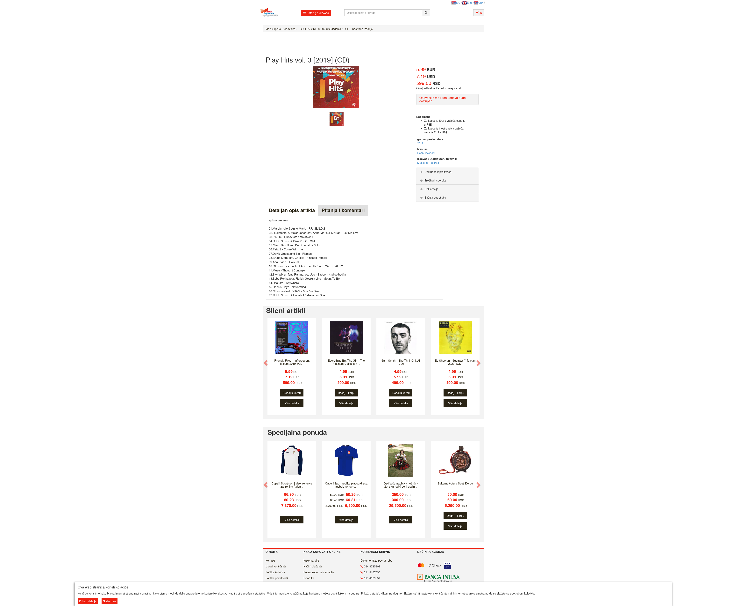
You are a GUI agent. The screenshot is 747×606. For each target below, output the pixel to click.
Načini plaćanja (312, 566)
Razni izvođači (426, 153)
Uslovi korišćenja (276, 566)
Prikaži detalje (87, 601)
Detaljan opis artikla (292, 210)
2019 (420, 143)
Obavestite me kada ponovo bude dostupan (442, 99)
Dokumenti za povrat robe (376, 560)
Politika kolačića (275, 572)
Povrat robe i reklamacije (318, 572)
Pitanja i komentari (343, 210)
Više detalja (292, 403)
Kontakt (270, 560)
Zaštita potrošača (435, 197)
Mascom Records (428, 163)
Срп (480, 2)
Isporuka (308, 578)
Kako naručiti (311, 560)
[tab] (447, 171)
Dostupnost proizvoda (438, 172)
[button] (266, 362)
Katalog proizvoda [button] (318, 13)
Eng (469, 2)
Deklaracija (431, 189)
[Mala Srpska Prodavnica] (268, 13)
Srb (458, 2)
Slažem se (109, 601)
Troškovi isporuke (435, 180)
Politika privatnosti (277, 578)
